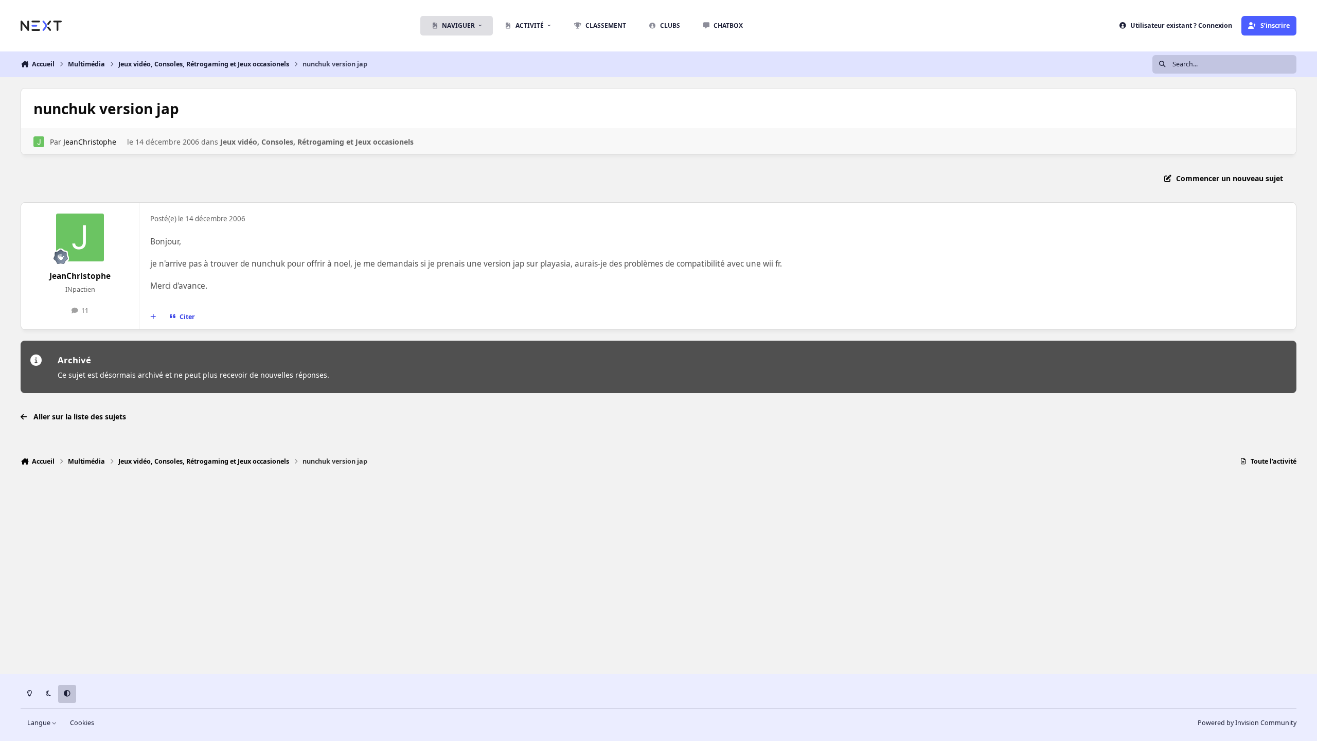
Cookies (82, 722)
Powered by (1247, 722)
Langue (39, 722)
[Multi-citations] (153, 317)
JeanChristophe (89, 142)
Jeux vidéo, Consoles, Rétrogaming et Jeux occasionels (317, 142)
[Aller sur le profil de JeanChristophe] (38, 141)
